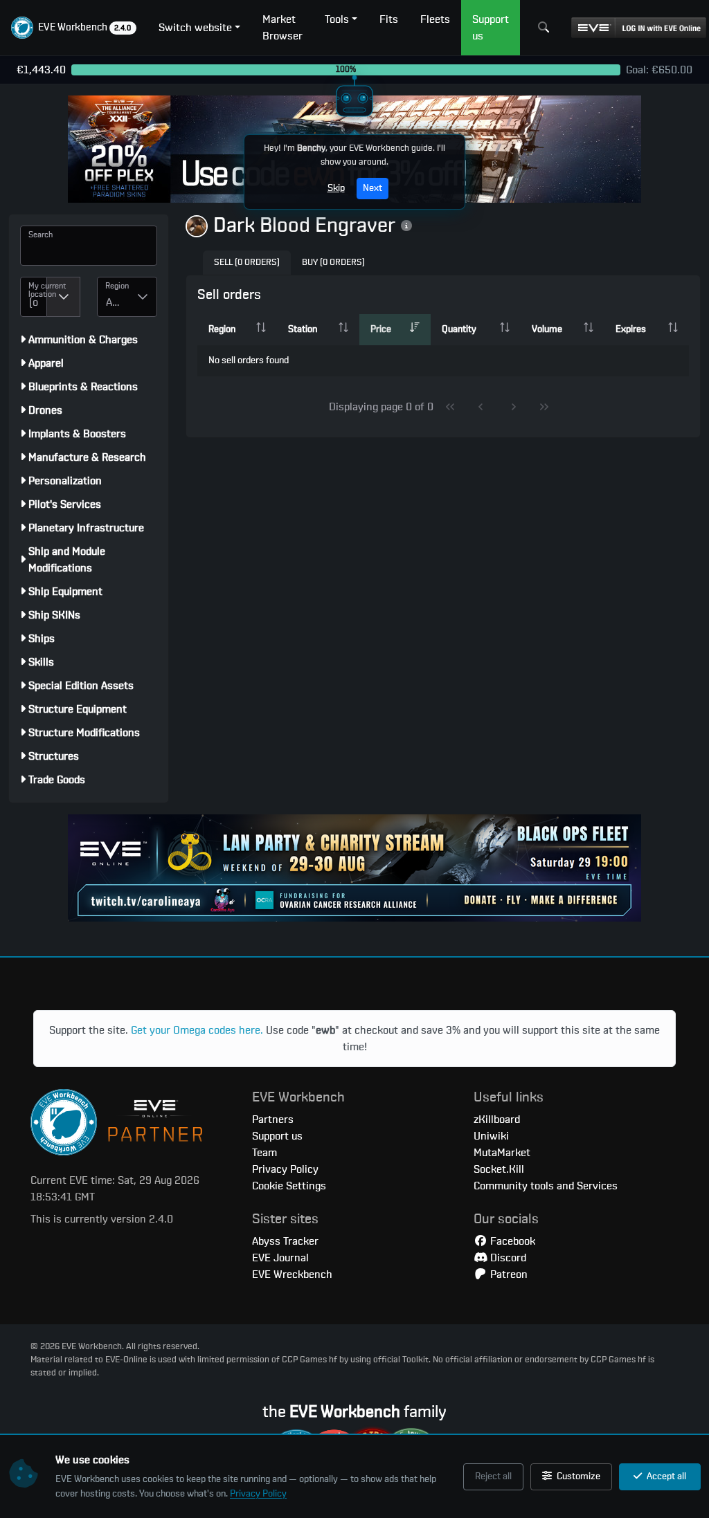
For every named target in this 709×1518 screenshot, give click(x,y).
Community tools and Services (546, 1185)
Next (372, 188)
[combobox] (33, 297)
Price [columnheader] (380, 329)
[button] (73, 27)
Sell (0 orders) (247, 262)
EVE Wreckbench (292, 1274)
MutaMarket (502, 1152)
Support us (277, 1136)
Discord (506, 1257)
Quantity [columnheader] (459, 329)
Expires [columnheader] (631, 329)
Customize (577, 1476)
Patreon (507, 1274)
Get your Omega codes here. (197, 1030)
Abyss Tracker (285, 1241)
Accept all (665, 1476)
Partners (273, 1119)
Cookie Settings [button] (289, 1185)
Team (264, 1152)
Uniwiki (491, 1136)
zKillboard (497, 1119)
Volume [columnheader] (547, 329)
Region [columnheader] (221, 329)
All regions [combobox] (117, 302)
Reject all (493, 1476)
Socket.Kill (499, 1169)
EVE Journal (280, 1257)
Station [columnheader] (302, 329)
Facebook (511, 1241)
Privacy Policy (258, 1494)
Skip (336, 188)
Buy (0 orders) (333, 262)
